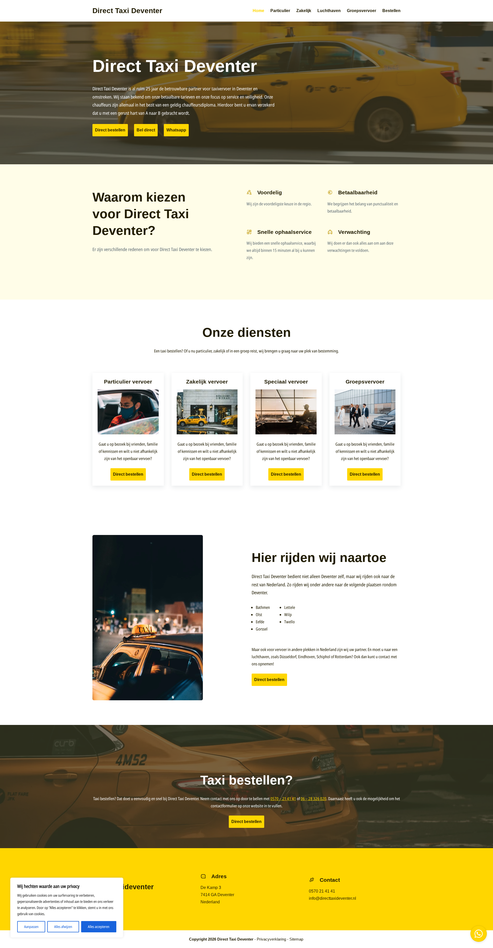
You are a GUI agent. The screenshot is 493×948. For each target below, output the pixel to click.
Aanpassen (31, 926)
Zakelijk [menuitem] (303, 10)
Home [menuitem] (258, 10)
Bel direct (146, 130)
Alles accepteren (98, 926)
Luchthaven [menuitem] (329, 10)
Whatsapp (176, 130)
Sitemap (296, 939)
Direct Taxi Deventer (127, 11)
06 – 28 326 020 (313, 798)
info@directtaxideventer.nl (332, 898)
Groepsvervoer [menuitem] (361, 10)
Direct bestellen (110, 130)
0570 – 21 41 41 (283, 798)
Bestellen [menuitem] (391, 10)
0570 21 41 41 (322, 891)
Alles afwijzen (63, 926)
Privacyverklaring (271, 939)
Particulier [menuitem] (280, 10)
